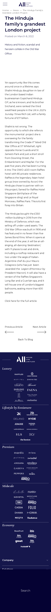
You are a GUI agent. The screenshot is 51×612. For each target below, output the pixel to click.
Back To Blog (25, 339)
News (16, 10)
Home (5, 10)
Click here (10, 301)
